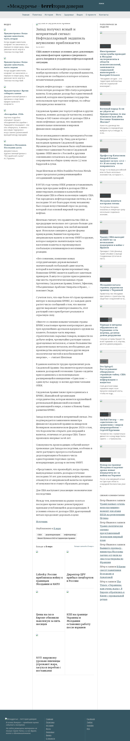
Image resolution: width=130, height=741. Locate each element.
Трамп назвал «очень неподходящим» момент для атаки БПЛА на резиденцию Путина (112, 511)
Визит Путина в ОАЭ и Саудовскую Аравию (56, 538)
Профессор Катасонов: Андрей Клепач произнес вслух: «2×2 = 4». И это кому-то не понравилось (113, 160)
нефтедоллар (70, 535)
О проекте (91, 14)
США (40, 535)
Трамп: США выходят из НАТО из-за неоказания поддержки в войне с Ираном (112, 242)
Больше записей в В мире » (84, 546)
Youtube (90, 725)
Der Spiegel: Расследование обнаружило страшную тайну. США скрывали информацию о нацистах (113, 374)
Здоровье (69, 14)
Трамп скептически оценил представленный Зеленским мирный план (111, 533)
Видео (80, 14)
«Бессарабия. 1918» (14, 114)
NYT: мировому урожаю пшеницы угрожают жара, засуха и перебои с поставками (48, 664)
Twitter (90, 722)
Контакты (103, 14)
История (49, 14)
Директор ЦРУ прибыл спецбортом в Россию (80, 577)
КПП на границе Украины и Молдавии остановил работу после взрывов (79, 621)
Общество (105, 46)
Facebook (91, 719)
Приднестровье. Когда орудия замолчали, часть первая (15, 65)
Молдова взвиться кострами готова (110, 202)
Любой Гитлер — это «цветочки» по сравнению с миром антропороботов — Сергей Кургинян (111, 424)
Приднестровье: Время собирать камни (16, 92)
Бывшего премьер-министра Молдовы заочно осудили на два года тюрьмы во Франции (111, 555)
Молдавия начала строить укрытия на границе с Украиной (111, 287)
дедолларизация (53, 535)
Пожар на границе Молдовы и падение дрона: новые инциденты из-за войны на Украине (111, 470)
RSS (88, 729)
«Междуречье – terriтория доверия (45, 5)
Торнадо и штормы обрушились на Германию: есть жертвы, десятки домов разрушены (111, 330)
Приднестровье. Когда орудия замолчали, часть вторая (15, 36)
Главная (25, 14)
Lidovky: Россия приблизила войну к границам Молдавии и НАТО (49, 579)
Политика (37, 14)
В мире (57, 528)
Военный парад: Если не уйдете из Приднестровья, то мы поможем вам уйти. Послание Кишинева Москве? (113, 115)
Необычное (106, 319)
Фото (58, 14)
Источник (41, 521)
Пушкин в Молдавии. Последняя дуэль (15, 146)
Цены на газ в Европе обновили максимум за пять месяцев (48, 619)
